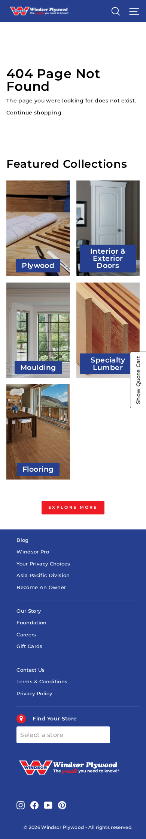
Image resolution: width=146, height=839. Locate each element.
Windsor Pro (32, 552)
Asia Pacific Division (43, 575)
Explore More (73, 507)
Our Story (28, 611)
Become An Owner (41, 587)
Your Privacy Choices (43, 564)
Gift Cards (29, 646)
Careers (26, 635)
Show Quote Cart (138, 380)
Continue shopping (33, 113)
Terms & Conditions (41, 681)
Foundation (31, 622)
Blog (22, 540)
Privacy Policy (34, 693)
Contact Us (30, 670)
